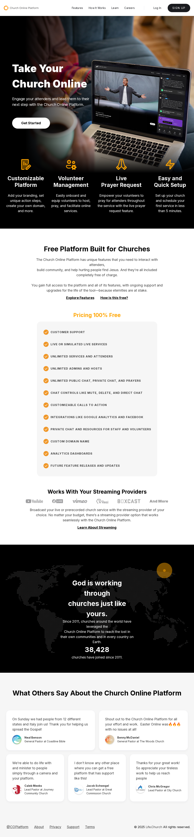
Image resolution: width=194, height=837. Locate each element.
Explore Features (80, 298)
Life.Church (154, 827)
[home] (21, 8)
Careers (129, 7)
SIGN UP (178, 7)
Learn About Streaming (97, 527)
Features (77, 7)
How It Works (97, 7)
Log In (157, 7)
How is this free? (114, 298)
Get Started (31, 123)
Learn (115, 7)
